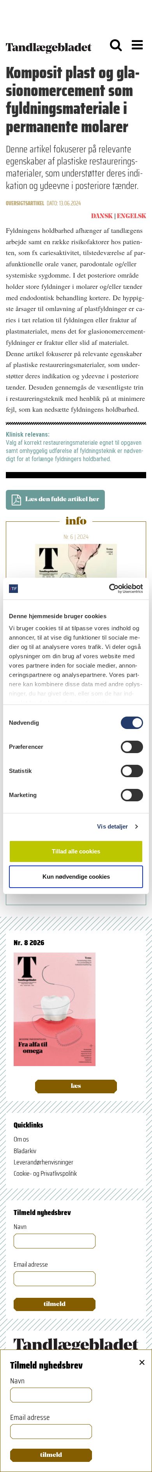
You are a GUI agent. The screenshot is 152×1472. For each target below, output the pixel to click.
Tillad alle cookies (76, 851)
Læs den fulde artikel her (62, 499)
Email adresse (31, 1264)
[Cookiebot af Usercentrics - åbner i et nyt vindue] (109, 589)
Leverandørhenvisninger (43, 1162)
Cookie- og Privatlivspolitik (45, 1173)
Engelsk (131, 216)
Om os (21, 1139)
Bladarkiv (25, 1150)
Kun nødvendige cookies (76, 876)
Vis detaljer (112, 826)
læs (76, 1086)
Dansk (102, 216)
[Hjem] (49, 45)
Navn (20, 1226)
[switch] (132, 747)
